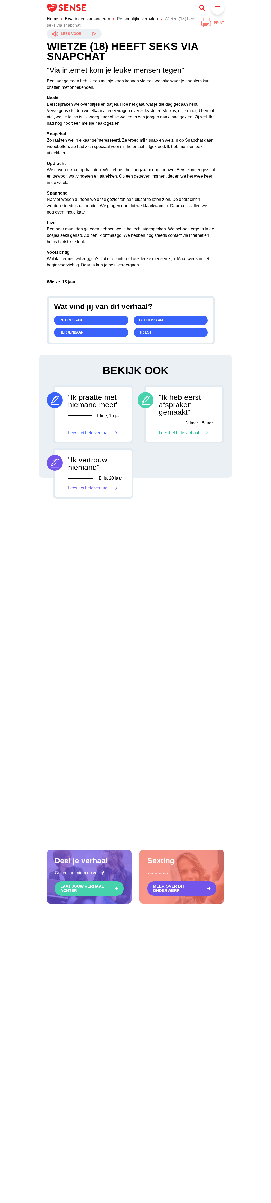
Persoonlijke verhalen (137, 19)
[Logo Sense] (66, 8)
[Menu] (217, 8)
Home (52, 19)
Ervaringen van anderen (87, 19)
